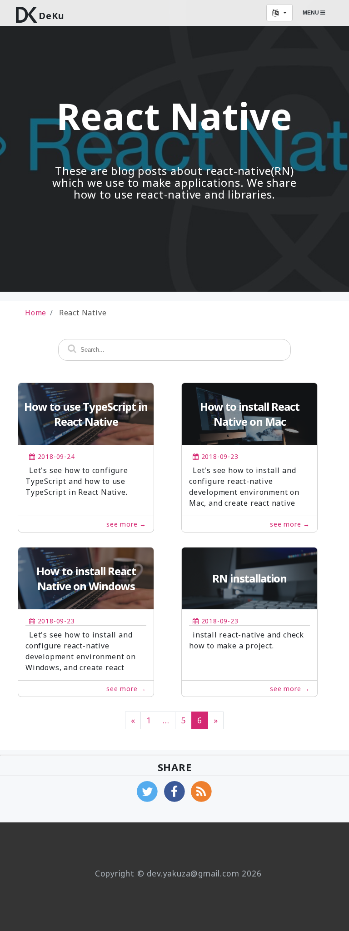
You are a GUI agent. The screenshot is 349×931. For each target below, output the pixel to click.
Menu (311, 13)
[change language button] (279, 12)
